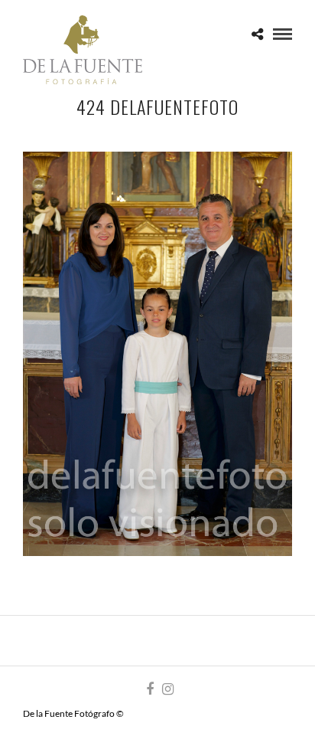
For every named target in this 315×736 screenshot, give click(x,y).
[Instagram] (167, 689)
